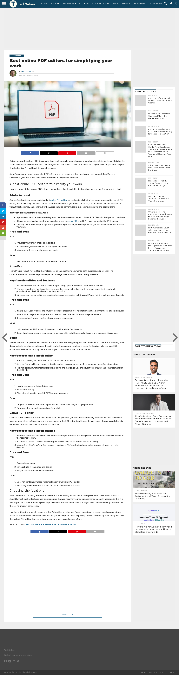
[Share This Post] (49, 152)
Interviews (139, 3)
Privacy (163, 673)
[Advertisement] (89, 28)
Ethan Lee (26, 71)
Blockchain (84, 3)
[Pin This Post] (67, 152)
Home (44, 3)
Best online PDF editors (38, 524)
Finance (126, 3)
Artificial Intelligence (106, 3)
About (144, 673)
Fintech (55, 3)
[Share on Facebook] (30, 152)
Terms (172, 673)
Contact (153, 673)
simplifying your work (64, 524)
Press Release (156, 3)
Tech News (68, 3)
